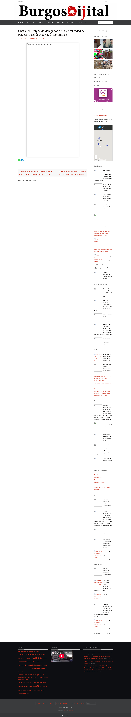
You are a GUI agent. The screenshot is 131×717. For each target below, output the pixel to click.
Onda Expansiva (98, 474)
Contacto (106, 1)
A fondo (20, 651)
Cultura (35, 658)
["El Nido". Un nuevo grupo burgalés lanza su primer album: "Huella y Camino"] (98, 65)
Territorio (30, 690)
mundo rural (22, 686)
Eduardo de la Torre (99, 111)
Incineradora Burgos (33, 679)
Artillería (25, 651)
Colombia (30, 658)
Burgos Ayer (41, 651)
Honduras (44, 672)
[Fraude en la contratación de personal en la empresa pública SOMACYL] (108, 54)
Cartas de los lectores (38, 654)
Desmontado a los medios (34, 662)
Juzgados (21, 682)
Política (45, 38)
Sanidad (44, 686)
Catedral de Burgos (23, 658)
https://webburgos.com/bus (100, 115)
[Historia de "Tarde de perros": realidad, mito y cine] (108, 44)
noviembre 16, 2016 (35, 38)
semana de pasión (22, 690)
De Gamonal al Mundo (99, 482)
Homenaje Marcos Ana (35, 672)
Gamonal (28, 672)
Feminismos (40, 669)
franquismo (21, 672)
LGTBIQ (33, 682)
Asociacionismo (33, 651)
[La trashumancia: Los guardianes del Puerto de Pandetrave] (108, 65)
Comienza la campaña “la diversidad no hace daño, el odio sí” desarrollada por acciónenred (35, 173)
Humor (41, 674)
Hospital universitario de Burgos (28, 675)
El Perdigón (97, 479)
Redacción (23, 38)
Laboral (28, 683)
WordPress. (71, 710)
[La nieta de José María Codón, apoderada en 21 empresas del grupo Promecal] (98, 44)
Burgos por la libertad (25, 654)
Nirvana (65, 710)
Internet (39, 679)
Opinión (30, 686)
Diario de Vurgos (98, 477)
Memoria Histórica (41, 682)
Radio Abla (96, 485)
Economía (29, 665)
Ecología (21, 665)
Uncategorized (39, 690)
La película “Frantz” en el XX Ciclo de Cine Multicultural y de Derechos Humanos (72, 173)
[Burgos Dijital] (19, 1)
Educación (38, 665)
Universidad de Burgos (24, 693)
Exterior (32, 669)
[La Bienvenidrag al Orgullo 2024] (98, 54)
